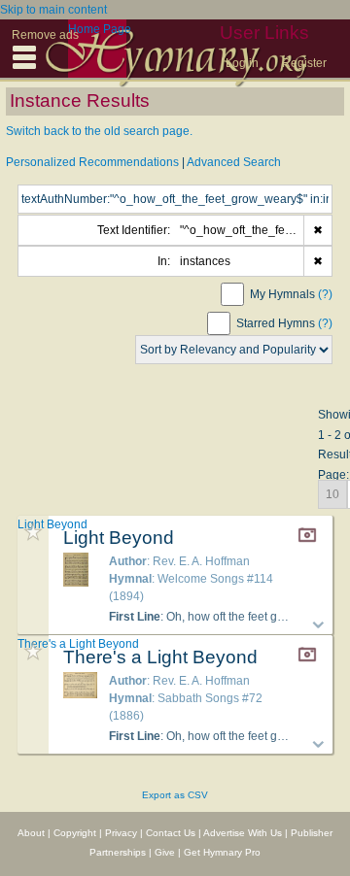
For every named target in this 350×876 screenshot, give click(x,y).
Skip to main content (53, 10)
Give (165, 852)
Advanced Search (234, 162)
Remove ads (45, 35)
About (31, 832)
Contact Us (170, 832)
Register (304, 63)
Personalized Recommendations (92, 162)
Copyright (74, 832)
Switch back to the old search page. (99, 131)
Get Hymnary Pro (222, 852)
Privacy (121, 832)
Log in (242, 63)
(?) (325, 294)
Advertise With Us (242, 832)
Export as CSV (175, 795)
